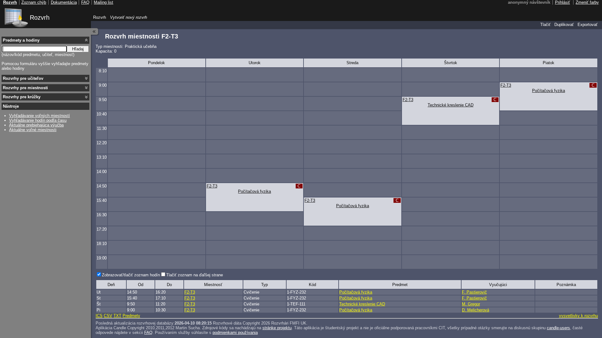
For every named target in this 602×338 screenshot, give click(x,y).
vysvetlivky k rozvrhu (578, 315)
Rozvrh (40, 17)
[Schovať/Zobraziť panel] (94, 31)
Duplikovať (564, 24)
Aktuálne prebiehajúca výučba (36, 125)
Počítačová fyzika (548, 90)
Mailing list (103, 2)
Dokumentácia (64, 2)
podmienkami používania (235, 332)
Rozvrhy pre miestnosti (25, 87)
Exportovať (588, 24)
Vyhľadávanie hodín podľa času (37, 120)
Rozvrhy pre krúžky (21, 97)
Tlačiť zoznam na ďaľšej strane (194, 275)
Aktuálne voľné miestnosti (32, 129)
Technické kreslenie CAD (450, 105)
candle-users (558, 327)
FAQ (148, 332)
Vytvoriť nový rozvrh (128, 17)
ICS (99, 315)
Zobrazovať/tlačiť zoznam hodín (131, 275)
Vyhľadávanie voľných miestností (39, 115)
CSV (108, 315)
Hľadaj (78, 49)
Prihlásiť (562, 2)
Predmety (131, 315)
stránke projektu (277, 327)
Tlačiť (545, 24)
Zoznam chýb (33, 2)
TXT (117, 315)
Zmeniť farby (587, 2)
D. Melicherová (475, 310)
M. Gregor (471, 304)
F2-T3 (505, 85)
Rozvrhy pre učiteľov (23, 78)
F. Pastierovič (474, 292)
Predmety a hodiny (21, 40)
